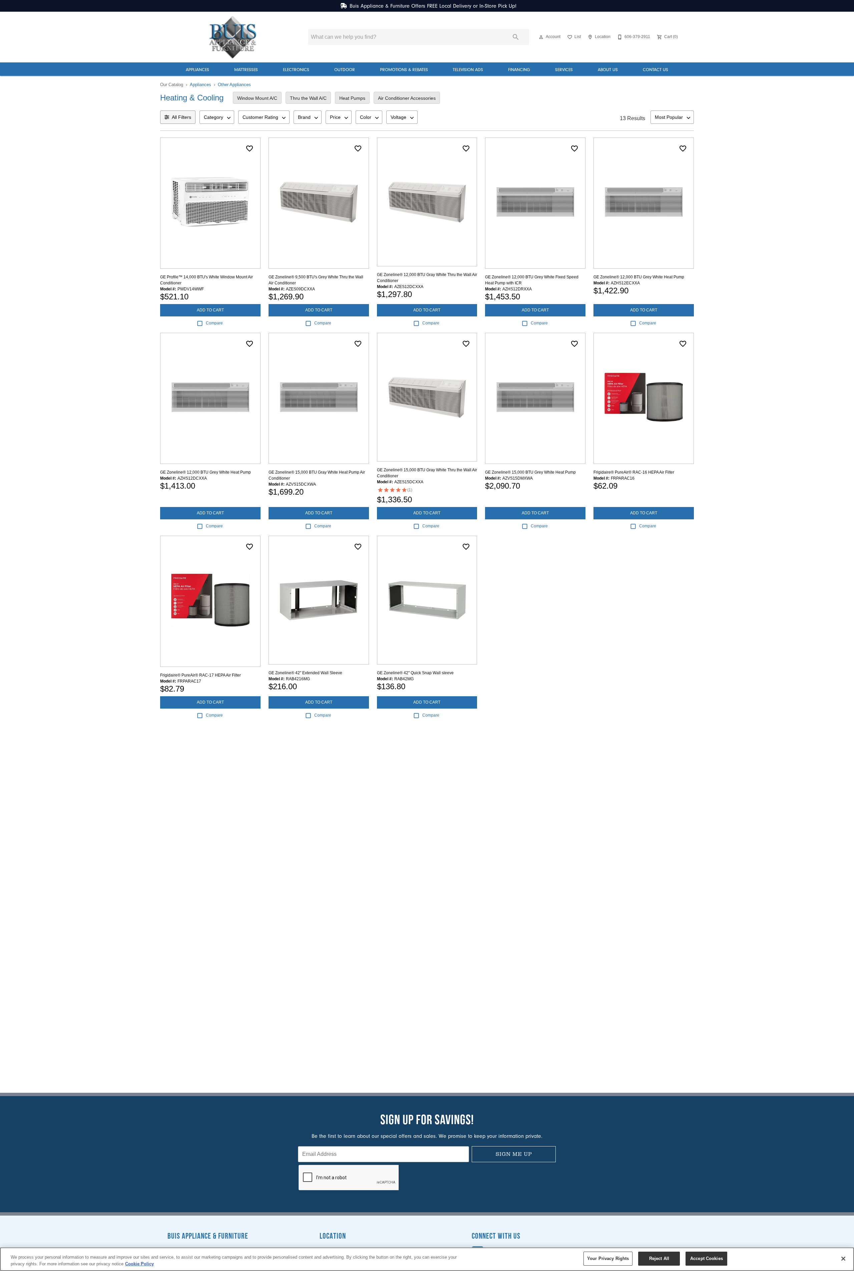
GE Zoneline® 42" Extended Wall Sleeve (305, 673)
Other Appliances (234, 84)
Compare (214, 323)
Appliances (197, 69)
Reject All (659, 1258)
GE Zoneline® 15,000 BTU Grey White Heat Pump (530, 472)
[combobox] (216, 117)
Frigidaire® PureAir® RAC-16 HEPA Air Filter (633, 472)
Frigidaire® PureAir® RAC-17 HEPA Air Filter (200, 675)
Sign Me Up (514, 1154)
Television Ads (468, 69)
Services (564, 69)
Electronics (296, 69)
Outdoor (344, 69)
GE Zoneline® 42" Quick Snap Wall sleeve (415, 673)
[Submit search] (515, 37)
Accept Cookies (706, 1258)
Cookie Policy (139, 1263)
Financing (519, 69)
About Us (608, 69)
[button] (541, 37)
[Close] (843, 1258)
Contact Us (655, 69)
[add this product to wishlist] (250, 149)
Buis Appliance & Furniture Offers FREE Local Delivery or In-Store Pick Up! (433, 6)
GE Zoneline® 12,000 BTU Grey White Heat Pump (638, 277)
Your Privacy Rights (608, 1258)
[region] (427, 1259)
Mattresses (246, 69)
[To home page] (233, 37)
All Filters (181, 117)
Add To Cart (210, 310)
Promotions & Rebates (404, 69)
